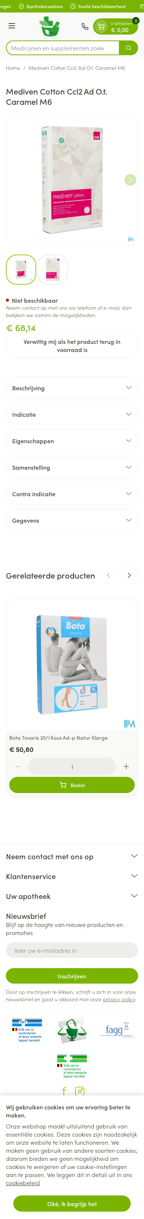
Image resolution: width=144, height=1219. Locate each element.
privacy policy (119, 999)
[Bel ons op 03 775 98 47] (85, 26)
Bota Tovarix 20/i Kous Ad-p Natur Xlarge (58, 737)
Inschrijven (72, 976)
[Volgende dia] (129, 575)
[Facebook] (64, 1091)
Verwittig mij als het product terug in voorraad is (72, 345)
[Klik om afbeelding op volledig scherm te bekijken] (72, 179)
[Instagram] (79, 1091)
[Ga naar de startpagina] (49, 26)
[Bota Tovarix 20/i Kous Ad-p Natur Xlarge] (72, 664)
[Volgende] (130, 180)
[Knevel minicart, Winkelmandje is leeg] (101, 26)
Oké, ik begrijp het (72, 1204)
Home (13, 67)
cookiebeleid (23, 1183)
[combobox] (63, 47)
